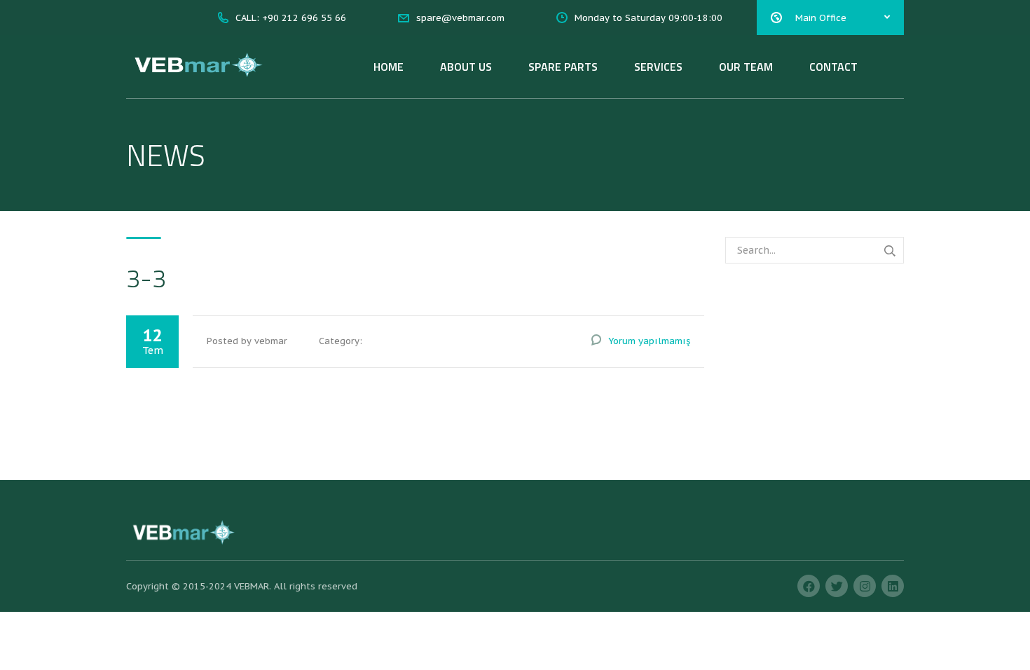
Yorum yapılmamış (649, 341)
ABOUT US (466, 66)
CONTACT (833, 66)
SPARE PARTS (563, 66)
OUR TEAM (746, 66)
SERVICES (658, 66)
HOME (388, 66)
